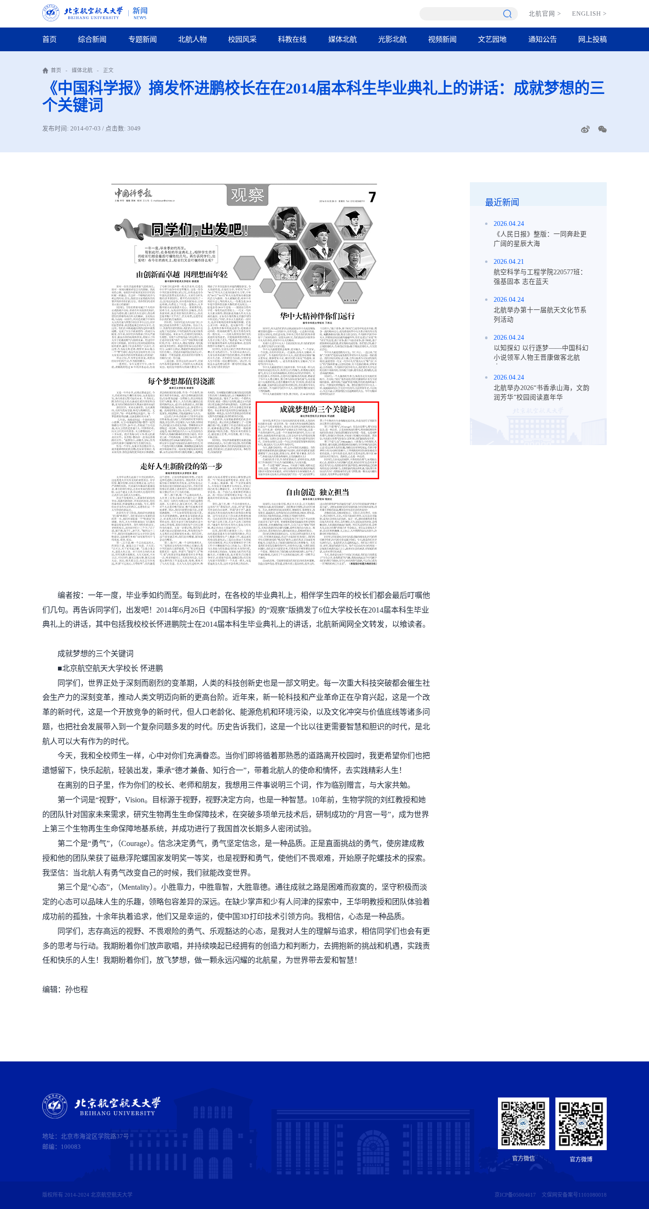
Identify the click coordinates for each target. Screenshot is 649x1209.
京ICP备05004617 (515, 1195)
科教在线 (292, 39)
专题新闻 (142, 39)
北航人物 (192, 39)
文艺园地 (492, 39)
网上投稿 (592, 39)
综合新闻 (92, 39)
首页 (49, 39)
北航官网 (545, 13)
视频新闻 (442, 39)
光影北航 (392, 39)
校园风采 (242, 39)
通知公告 (542, 39)
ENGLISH (589, 13)
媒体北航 (342, 39)
